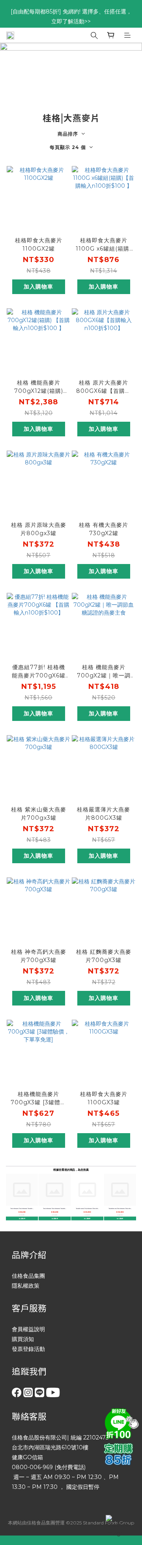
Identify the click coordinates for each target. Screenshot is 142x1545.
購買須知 (23, 1339)
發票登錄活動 (28, 1349)
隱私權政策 (25, 1285)
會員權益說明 (28, 1329)
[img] (120, 1422)
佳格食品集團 (28, 1275)
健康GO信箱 (27, 1457)
